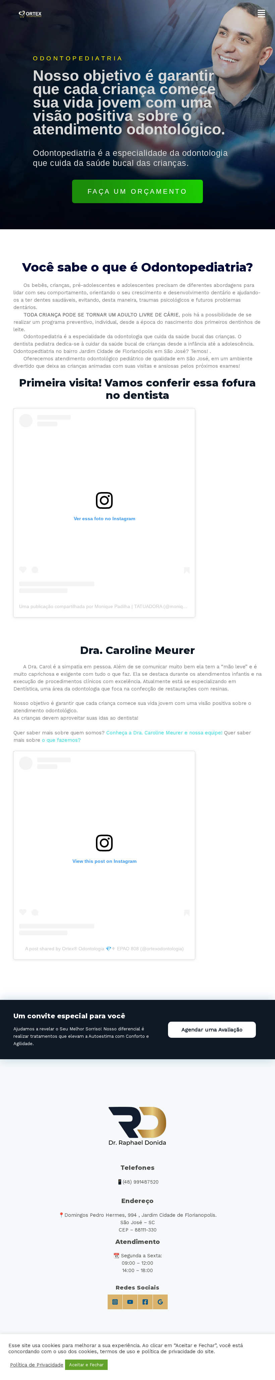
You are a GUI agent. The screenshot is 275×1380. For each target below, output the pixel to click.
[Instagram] (115, 1302)
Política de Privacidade (36, 1365)
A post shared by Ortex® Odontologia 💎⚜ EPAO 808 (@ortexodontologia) (104, 948)
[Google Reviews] (160, 1302)
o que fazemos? (61, 740)
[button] (261, 14)
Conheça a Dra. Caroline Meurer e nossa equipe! (164, 733)
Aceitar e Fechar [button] (86, 1364)
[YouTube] (130, 1302)
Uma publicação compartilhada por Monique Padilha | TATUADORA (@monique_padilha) (113, 606)
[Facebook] (145, 1302)
